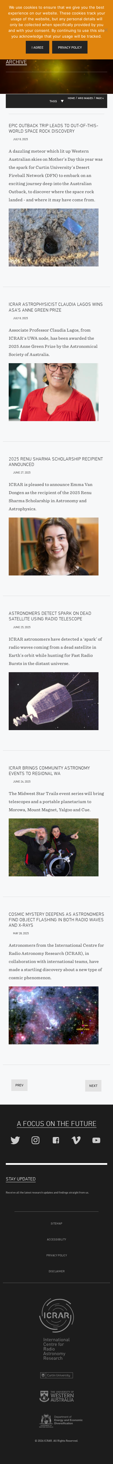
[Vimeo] (77, 1140)
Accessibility (56, 1239)
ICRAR (56, 1330)
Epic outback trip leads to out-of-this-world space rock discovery (53, 128)
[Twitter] (16, 1140)
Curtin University (56, 1376)
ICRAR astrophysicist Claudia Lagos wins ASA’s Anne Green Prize (56, 306)
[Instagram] (36, 1140)
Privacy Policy (56, 1255)
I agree (37, 47)
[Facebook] (56, 1140)
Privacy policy (70, 47)
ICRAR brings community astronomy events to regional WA (49, 770)
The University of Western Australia (56, 1399)
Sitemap (56, 1223)
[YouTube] (97, 1140)
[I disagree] (106, 30)
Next (93, 1085)
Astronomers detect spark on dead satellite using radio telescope (50, 616)
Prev (19, 1085)
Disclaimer (57, 1271)
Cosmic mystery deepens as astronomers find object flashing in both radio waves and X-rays (56, 919)
